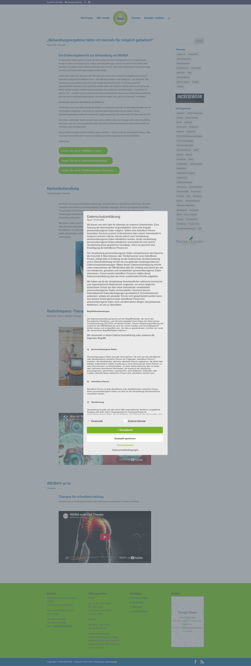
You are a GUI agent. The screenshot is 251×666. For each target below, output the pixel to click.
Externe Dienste (137, 421)
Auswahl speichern (125, 438)
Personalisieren (125, 445)
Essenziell (97, 421)
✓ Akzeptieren (125, 430)
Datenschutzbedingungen (125, 450)
